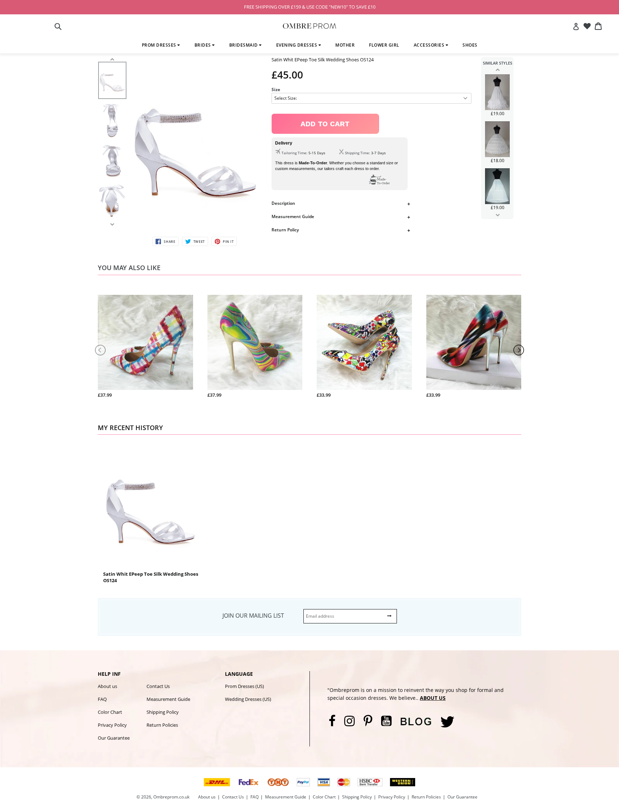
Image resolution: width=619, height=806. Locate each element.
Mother (345, 45)
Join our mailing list (253, 615)
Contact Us (158, 686)
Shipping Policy (163, 712)
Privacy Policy (112, 725)
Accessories (430, 45)
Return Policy (285, 230)
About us (107, 686)
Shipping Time (357, 152)
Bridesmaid (244, 45)
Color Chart (110, 712)
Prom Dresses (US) (244, 686)
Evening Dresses (297, 45)
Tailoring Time (294, 152)
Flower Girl (384, 45)
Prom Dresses (160, 45)
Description (283, 203)
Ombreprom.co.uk (171, 797)
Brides (203, 45)
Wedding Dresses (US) (248, 699)
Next (497, 215)
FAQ (102, 699)
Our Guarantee (114, 738)
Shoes (470, 45)
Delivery (283, 143)
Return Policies (162, 725)
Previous (497, 69)
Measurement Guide (293, 216)
